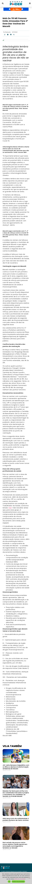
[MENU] (30, 3)
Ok (9, 881)
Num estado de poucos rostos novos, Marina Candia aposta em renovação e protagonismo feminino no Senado (15, 845)
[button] (2, 3)
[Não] (29, 878)
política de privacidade (20, 879)
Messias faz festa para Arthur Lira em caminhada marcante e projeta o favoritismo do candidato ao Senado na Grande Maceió (16, 793)
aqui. (10, 508)
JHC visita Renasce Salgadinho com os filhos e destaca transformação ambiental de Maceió (16, 767)
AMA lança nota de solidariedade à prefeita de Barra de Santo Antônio (16, 819)
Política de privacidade (18, 881)
